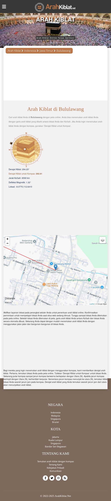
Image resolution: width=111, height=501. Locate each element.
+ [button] (7, 239)
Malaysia (55, 415)
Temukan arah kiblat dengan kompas (55, 461)
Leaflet (92, 304)
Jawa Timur (46, 51)
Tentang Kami (55, 464)
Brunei (55, 422)
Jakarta (55, 436)
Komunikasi (55, 470)
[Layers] (102, 240)
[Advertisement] (55, 78)
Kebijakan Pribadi (55, 467)
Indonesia (30, 51)
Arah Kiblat (14, 51)
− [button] (7, 243)
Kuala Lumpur (56, 440)
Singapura (56, 418)
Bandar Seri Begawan (55, 446)
